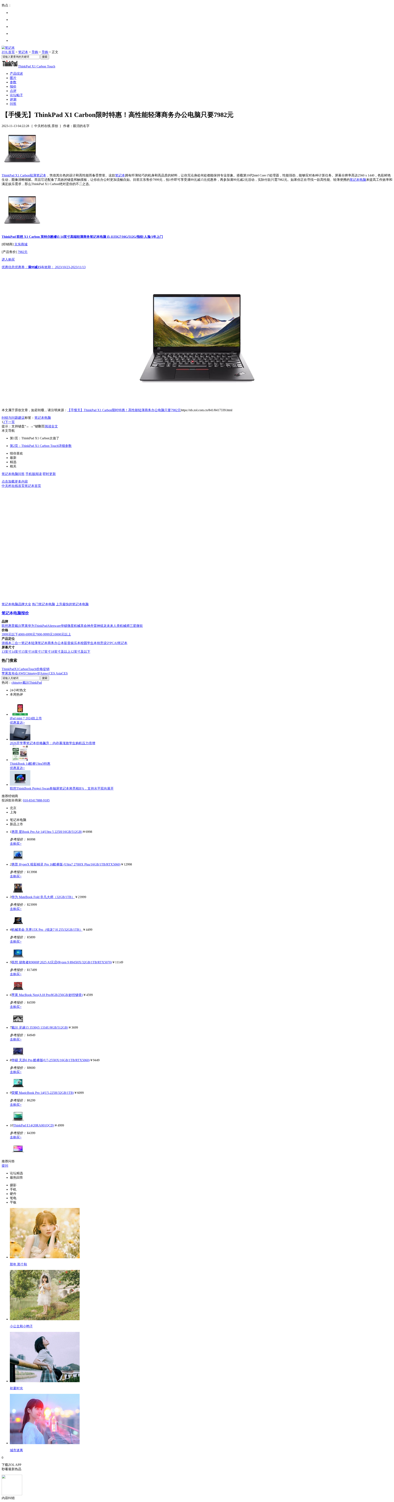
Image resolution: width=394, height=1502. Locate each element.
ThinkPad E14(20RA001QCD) (33, 1125)
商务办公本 (56, 643)
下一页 (10, 422)
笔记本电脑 (358, 179)
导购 (35, 52)
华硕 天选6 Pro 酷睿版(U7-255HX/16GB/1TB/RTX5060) (50, 1060)
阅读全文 (51, 426)
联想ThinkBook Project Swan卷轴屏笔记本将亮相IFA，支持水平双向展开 (62, 788)
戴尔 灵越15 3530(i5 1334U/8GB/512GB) (39, 1027)
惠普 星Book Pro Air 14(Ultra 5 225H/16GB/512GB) (46, 831)
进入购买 (8, 259)
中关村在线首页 (13, 486)
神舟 (90, 625)
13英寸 (6, 651)
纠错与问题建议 (13, 417)
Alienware (54, 625)
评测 (13, 99)
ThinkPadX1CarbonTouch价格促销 (25, 669)
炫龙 (103, 625)
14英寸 (16, 651)
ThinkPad (40, 625)
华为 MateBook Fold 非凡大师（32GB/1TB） (43, 897)
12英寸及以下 (80, 651)
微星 (70, 625)
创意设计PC (105, 643)
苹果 (24, 625)
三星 (133, 625)
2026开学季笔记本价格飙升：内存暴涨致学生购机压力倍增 (52, 743)
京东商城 (20, 244)
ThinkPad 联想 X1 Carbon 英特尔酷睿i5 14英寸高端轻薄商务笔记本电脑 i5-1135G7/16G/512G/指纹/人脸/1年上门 (82, 236)
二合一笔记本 (21, 643)
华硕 (64, 625)
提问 (5, 1165)
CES (65, 673)
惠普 (11, 625)
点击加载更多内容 (15, 481)
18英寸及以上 (61, 651)
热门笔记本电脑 (43, 604)
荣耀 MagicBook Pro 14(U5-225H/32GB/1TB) (42, 1092)
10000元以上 (62, 634)
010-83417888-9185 (36, 800)
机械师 (125, 625)
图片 (13, 78)
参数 (13, 82)
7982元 (22, 252)
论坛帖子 (16, 95)
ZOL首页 (8, 52)
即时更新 (49, 474)
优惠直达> (17, 722)
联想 (5, 625)
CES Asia (55, 673)
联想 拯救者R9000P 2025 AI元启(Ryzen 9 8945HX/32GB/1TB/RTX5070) (61, 962)
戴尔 (18, 625)
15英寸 (26, 651)
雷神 (97, 625)
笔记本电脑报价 (15, 613)
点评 (13, 91)
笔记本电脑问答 (13, 474)
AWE (21, 673)
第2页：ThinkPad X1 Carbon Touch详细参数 (41, 446)
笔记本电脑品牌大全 (16, 604)
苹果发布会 (10, 673)
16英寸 (36, 651)
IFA (39, 673)
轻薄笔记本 (38, 175)
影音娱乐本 (72, 643)
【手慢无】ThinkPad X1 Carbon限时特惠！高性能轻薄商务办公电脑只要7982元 (124, 410)
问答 (13, 103)
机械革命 (80, 625)
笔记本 (23, 52)
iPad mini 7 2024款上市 (26, 718)
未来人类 (113, 625)
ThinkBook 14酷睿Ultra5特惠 (30, 763)
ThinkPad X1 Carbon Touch (36, 66)
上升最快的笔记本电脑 (72, 604)
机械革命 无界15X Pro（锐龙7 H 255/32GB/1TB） (46, 929)
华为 (31, 625)
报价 (13, 86)
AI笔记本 (120, 643)
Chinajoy (31, 673)
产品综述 (16, 73)
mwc (45, 673)
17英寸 (46, 651)
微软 (139, 625)
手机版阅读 (33, 474)
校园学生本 (88, 643)
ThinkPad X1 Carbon (16, 175)
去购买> (16, 843)
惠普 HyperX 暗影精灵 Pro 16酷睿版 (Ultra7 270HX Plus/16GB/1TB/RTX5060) (65, 864)
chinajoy (17, 682)
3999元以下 (10, 634)
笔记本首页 (33, 486)
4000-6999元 (27, 634)
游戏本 (6, 643)
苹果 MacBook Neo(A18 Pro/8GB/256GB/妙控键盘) (47, 995)
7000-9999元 (44, 634)
